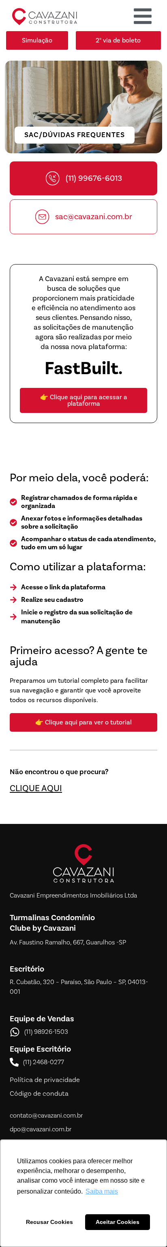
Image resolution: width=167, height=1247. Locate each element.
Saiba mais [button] (102, 1191)
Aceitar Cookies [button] (117, 1222)
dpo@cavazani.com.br (40, 1129)
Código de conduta (39, 1093)
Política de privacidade (45, 1080)
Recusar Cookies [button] (49, 1222)
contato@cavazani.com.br (46, 1116)
